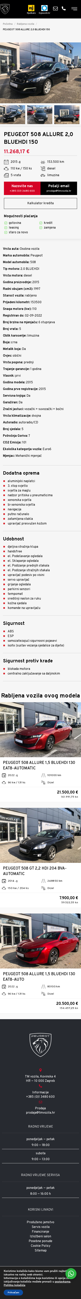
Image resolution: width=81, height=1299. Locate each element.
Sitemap (41, 1251)
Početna (8, 24)
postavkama (62, 1281)
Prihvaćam (13, 1292)
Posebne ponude (40, 1241)
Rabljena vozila (25, 24)
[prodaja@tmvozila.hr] (56, 8)
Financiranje (40, 1232)
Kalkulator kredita (40, 203)
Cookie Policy (40, 1246)
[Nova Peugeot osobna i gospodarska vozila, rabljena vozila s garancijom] (5, 9)
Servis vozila (41, 1227)
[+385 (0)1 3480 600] (65, 8)
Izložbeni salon (40, 1237)
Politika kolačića (14, 1285)
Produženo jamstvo (40, 1222)
